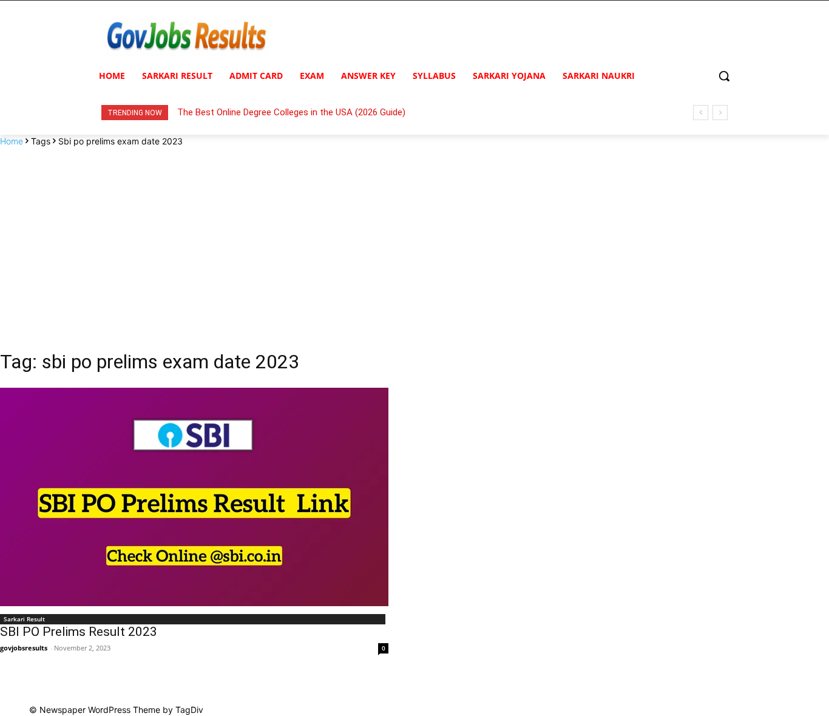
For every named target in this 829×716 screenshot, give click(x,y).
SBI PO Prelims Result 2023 (78, 631)
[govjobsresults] (187, 37)
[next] (720, 112)
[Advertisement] (414, 238)
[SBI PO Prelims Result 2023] (194, 497)
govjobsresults (23, 647)
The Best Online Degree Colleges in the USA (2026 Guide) (291, 112)
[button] (724, 75)
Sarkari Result (24, 619)
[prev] (700, 112)
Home (11, 141)
